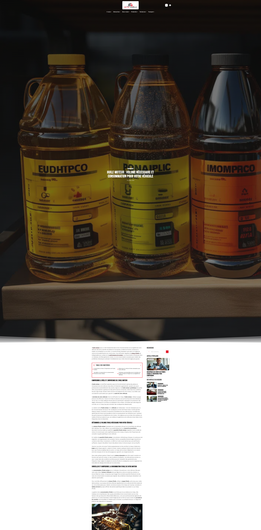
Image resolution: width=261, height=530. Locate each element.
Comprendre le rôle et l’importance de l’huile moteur (104, 369)
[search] (166, 5)
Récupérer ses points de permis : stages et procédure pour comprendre (156, 374)
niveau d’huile (135, 353)
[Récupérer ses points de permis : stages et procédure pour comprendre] (158, 364)
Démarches (150, 359)
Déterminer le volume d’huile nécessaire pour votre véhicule (129, 369)
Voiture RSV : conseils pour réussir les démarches (163, 386)
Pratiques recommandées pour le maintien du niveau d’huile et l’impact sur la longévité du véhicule (129, 373)
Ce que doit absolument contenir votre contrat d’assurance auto (162, 393)
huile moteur (96, 347)
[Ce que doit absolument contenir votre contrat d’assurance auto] (152, 392)
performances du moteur (116, 355)
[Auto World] (130, 5)
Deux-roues (160, 396)
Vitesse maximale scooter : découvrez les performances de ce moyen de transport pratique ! (163, 399)
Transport (130, 169)
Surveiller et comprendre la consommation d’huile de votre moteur (104, 373)
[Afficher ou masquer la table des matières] (125, 365)
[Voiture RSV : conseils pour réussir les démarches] (152, 385)
